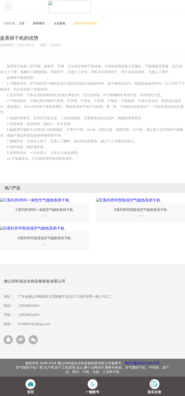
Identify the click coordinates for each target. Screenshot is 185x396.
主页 (22, 23)
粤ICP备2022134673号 (142, 363)
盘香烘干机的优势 (85, 23)
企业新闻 (59, 23)
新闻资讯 (39, 23)
